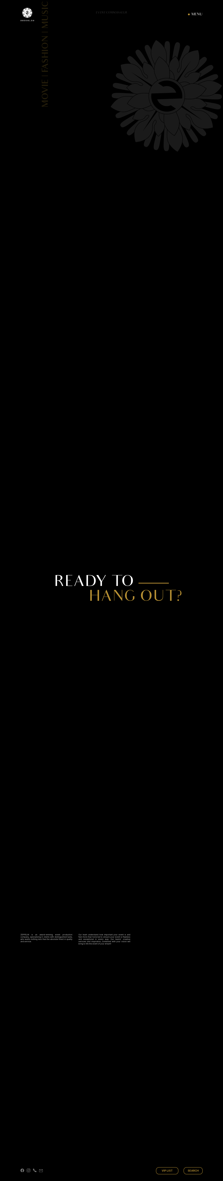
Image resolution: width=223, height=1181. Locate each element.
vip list (167, 1170)
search (193, 1170)
